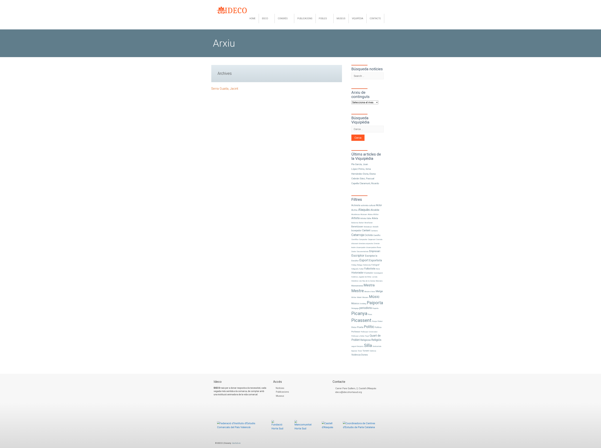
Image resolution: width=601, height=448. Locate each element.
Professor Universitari (369, 332)
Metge (379, 291)
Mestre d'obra (369, 292)
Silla (368, 345)
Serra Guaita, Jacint (224, 88)
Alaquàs (364, 210)
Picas (370, 314)
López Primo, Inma (361, 169)
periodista (365, 308)
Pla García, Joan (359, 164)
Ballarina (354, 223)
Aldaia (370, 214)
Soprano (354, 351)
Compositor (363, 239)
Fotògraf (375, 265)
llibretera (354, 281)
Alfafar (376, 214)
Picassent (361, 320)
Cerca (357, 137)
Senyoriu (360, 346)
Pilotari (380, 321)
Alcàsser (363, 214)
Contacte (375, 18)
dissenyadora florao (373, 247)
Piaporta (375, 308)
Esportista (375, 260)
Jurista (374, 277)
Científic (376, 235)
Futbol (361, 269)
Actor (379, 205)
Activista (355, 205)
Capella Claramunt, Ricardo (365, 183)
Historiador (357, 272)
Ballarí (361, 223)
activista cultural (368, 205)
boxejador (356, 230)
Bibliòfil (375, 227)
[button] (271, 18)
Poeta (360, 327)
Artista (355, 218)
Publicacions (304, 18)
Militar (353, 297)
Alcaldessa (355, 214)
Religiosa (365, 339)
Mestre (357, 291)
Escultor (355, 260)
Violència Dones (359, 354)
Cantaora (374, 231)
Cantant (366, 230)
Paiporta (375, 302)
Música (355, 303)
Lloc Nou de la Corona (367, 281)
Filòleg (353, 265)
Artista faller (365, 218)
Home (252, 18)
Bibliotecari (368, 227)
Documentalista (362, 252)
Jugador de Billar (364, 277)
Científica (354, 239)
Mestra (369, 285)
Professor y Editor (358, 336)
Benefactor (369, 223)
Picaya (374, 321)
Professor (355, 331)
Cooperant (371, 239)
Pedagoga (355, 308)
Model (359, 297)
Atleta (375, 218)
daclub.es (236, 443)
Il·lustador (368, 273)
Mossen (365, 297)
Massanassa (357, 285)
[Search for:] (367, 75)
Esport (364, 260)
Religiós (376, 340)
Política (378, 327)
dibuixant (354, 244)
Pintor (354, 327)
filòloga (359, 265)
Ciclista (369, 235)
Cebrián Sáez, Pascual (362, 178)
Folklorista (367, 265)
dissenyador (361, 247)
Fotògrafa (354, 269)
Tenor (360, 351)
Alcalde (374, 209)
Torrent (366, 351)
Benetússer (357, 226)
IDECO (265, 18)
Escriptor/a (371, 255)
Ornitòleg (362, 304)
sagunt (354, 346)
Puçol (367, 336)
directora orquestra (366, 244)
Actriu (354, 210)
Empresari (374, 251)
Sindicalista (377, 346)
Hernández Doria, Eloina (363, 173)
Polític (369, 327)
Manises (379, 281)
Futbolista (369, 268)
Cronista (379, 239)
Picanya (359, 313)
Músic (374, 296)
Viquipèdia (357, 18)
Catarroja (357, 235)
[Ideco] (232, 9)
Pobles (323, 18)
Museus (341, 18)
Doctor (353, 252)
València (373, 351)
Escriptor (357, 255)
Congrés (283, 18)
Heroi (378, 269)
